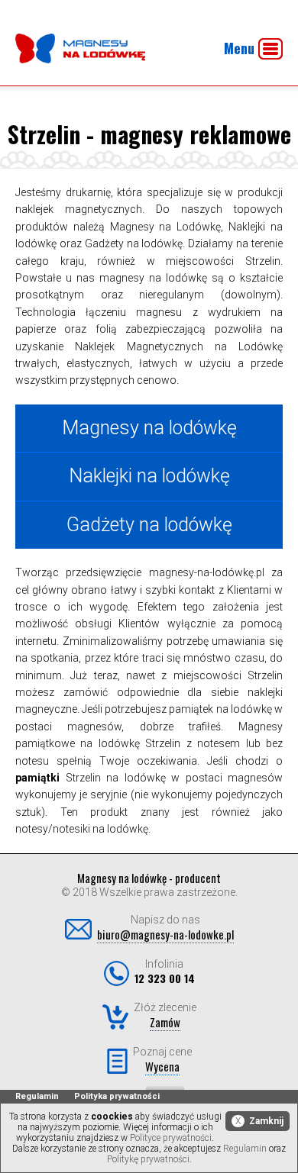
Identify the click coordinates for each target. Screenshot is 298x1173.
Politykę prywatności (148, 1159)
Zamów (165, 1021)
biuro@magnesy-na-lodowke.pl (165, 934)
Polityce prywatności (171, 1138)
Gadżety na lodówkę (149, 525)
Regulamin (37, 1096)
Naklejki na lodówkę (149, 476)
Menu (239, 48)
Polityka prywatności (117, 1096)
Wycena (162, 1066)
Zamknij (259, 1121)
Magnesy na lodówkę (149, 428)
